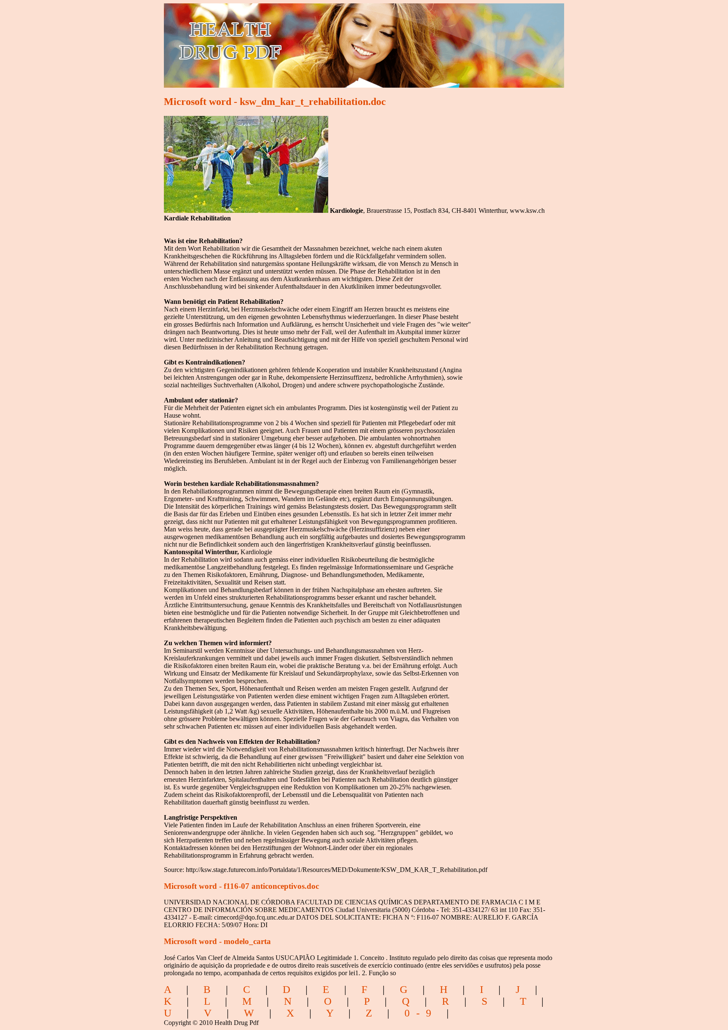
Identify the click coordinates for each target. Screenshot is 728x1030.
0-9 (421, 1013)
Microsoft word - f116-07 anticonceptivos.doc (241, 886)
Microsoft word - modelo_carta (217, 941)
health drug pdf (278, 40)
